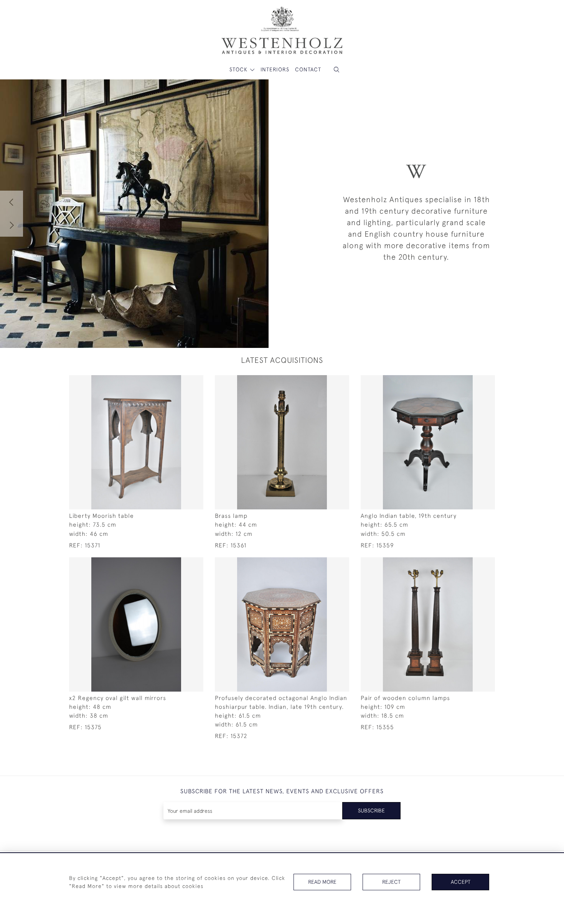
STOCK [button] (239, 69)
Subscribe (371, 810)
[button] (336, 70)
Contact (308, 69)
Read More (322, 882)
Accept (460, 882)
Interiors (275, 69)
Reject (391, 882)
